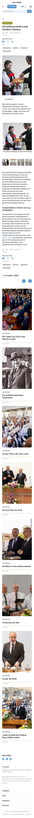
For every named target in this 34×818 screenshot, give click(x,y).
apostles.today (7, 23)
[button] (6, 333)
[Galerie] (17, 136)
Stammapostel (6, 51)
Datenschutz (6, 814)
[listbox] (23, 6)
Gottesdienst (24, 48)
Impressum (28, 814)
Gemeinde (15, 48)
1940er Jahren (7, 238)
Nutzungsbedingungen (17, 814)
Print (3, 35)
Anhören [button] (10, 99)
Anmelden (11, 6)
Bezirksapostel (6, 48)
